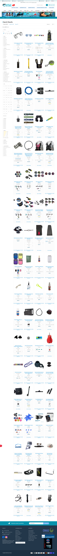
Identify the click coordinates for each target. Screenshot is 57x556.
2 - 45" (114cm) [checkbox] (6, 102)
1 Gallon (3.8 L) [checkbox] (4, 91)
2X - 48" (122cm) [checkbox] (6, 114)
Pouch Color (18, 131)
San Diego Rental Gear (31, 536)
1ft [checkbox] (6, 99)
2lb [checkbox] (6, 111)
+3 (19, 432)
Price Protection (18, 534)
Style (18, 104)
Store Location (17, 531)
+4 (19, 189)
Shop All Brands (30, 530)
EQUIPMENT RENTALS (31, 7)
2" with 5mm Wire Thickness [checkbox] (11, 109)
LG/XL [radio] (39, 130)
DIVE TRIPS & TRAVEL (15, 7)
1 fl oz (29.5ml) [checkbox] (9, 88)
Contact (4, 528)
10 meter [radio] (28, 377)
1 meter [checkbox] (11, 90)
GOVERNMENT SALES (23, 7)
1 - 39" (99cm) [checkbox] (6, 88)
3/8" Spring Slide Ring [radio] (18, 158)
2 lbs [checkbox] (8, 104)
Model (18, 75)
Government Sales (31, 539)
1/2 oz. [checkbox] (8, 97)
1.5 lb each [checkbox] (4, 95)
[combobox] (41, 5)
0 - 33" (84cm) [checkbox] (8, 86)
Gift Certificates (30, 531)
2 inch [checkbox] (4, 104)
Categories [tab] (11, 24)
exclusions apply (34, 2)
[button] (52, 24)
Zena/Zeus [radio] (52, 241)
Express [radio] (46, 241)
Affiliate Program (31, 540)
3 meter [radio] (27, 378)
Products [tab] (5, 24)
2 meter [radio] (31, 377)
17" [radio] (29, 403)
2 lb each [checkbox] (6, 104)
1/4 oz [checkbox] (11, 97)
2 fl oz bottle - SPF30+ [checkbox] (11, 102)
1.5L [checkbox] (4, 97)
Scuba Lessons (30, 534)
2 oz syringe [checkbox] (11, 107)
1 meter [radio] (26, 377)
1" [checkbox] (6, 92)
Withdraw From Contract (20, 542)
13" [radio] (27, 403)
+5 (30, 432)
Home (3, 17)
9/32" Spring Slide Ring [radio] (18, 159)
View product (18, 36)
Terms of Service (18, 539)
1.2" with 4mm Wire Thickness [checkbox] (9, 93)
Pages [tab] (16, 24)
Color (18, 101)
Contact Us (17, 530)
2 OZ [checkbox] (6, 106)
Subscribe (46, 523)
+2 (40, 50)
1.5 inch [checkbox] (11, 92)
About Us (16, 535)
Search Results (8, 17)
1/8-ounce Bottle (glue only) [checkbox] (4, 100)
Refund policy (17, 536)
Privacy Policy (17, 540)
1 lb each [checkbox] (6, 91)
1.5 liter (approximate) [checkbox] (6, 95)
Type (49, 130)
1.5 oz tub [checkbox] (11, 95)
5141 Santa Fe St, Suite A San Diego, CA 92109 (6, 534)
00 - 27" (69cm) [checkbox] (6, 86)
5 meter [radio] (30, 378)
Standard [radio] (49, 241)
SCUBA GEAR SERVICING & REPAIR (42, 7)
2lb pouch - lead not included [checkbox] (9, 111)
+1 (30, 217)
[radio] (37, 48)
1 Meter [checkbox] (9, 90)
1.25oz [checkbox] (6, 97)
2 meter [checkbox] (11, 104)
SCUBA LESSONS (51, 7)
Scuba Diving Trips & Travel (32, 535)
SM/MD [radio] (37, 130)
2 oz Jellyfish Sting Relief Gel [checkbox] (9, 107)
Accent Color (28, 244)
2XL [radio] (41, 130)
